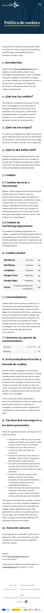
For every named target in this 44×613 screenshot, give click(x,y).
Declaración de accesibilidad (30, 589)
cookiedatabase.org (10, 567)
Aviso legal (13, 585)
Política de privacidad (27, 585)
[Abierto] (40, 5)
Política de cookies (10, 589)
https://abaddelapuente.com (24, 69)
